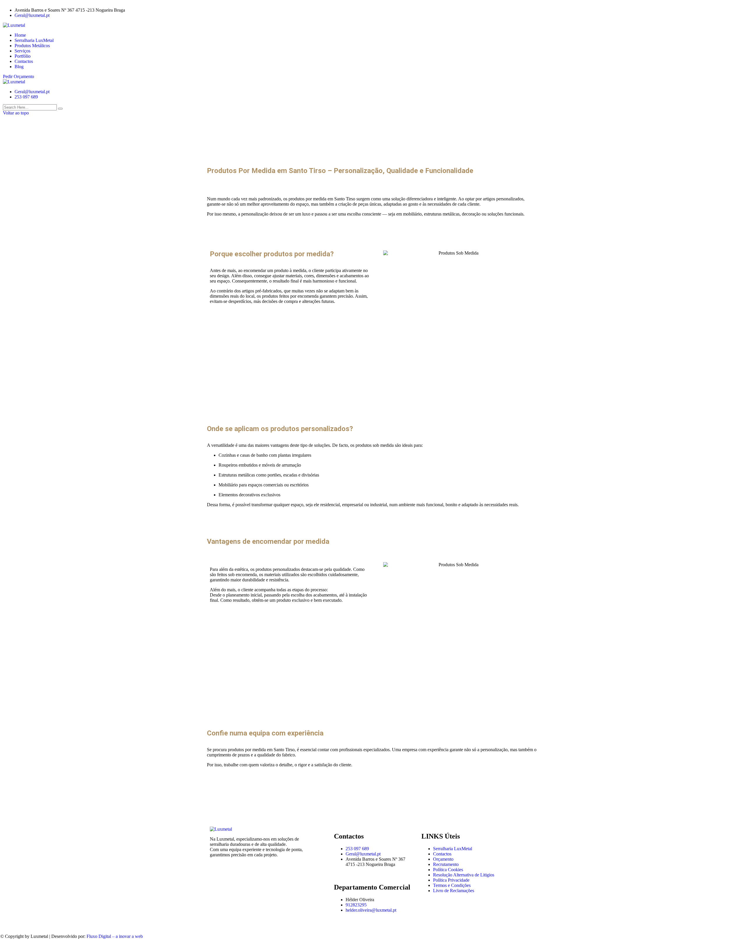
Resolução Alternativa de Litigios (463, 874)
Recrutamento (446, 864)
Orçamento (443, 859)
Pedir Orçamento (18, 76)
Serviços (22, 50)
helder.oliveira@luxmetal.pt (371, 910)
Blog (19, 66)
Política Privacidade (451, 880)
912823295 (356, 904)
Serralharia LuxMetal (34, 40)
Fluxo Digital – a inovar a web (115, 936)
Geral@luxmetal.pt (32, 15)
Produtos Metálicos (32, 45)
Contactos (24, 61)
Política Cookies (448, 869)
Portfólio (23, 56)
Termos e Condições (452, 885)
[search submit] (60, 109)
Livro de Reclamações (453, 890)
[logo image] (14, 81)
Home (20, 35)
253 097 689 (26, 96)
